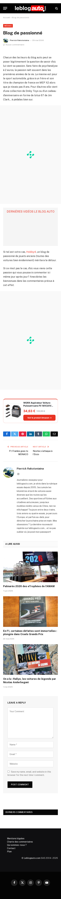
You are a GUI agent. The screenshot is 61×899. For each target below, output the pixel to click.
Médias (8, 26)
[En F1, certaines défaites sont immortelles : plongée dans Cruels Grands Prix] (30, 611)
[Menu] (5, 8)
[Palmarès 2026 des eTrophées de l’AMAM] (30, 567)
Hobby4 (31, 251)
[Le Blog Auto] (30, 8)
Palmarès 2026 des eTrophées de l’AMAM (29, 586)
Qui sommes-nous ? (17, 845)
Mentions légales (15, 838)
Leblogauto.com (32, 858)
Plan (9, 851)
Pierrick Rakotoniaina (19, 40)
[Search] (56, 8)
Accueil (6, 17)
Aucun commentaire (15, 45)
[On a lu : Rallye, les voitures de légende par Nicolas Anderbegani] (30, 659)
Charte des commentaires (20, 842)
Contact (11, 848)
